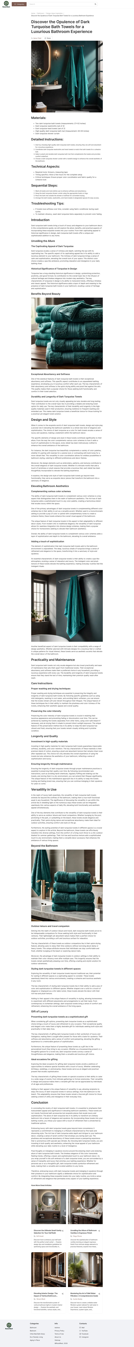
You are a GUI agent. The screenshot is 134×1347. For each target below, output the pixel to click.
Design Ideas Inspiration (54, 13)
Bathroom (40, 13)
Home (33, 13)
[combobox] (62, 4)
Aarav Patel (37, 38)
